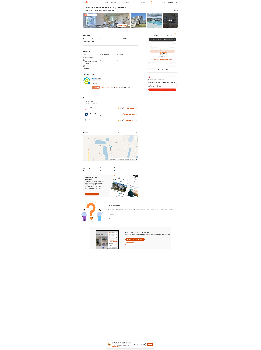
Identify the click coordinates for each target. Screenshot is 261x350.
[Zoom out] (136, 139)
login (116, 87)
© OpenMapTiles (122, 159)
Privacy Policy (115, 346)
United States (98, 10)
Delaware (105, 10)
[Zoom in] (136, 137)
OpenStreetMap (132, 159)
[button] (163, 2)
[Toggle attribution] (136, 159)
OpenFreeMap (116, 159)
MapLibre (111, 159)
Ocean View (111, 10)
